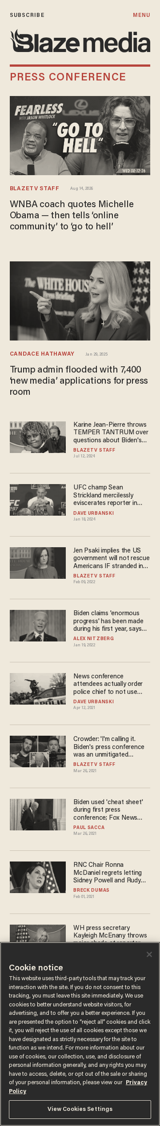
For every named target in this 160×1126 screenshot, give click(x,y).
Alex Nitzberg (93, 639)
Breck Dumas (91, 891)
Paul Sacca (88, 828)
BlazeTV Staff (35, 189)
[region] (80, 1034)
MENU (141, 15)
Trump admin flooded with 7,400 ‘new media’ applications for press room (79, 381)
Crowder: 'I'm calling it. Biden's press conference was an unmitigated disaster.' (108, 747)
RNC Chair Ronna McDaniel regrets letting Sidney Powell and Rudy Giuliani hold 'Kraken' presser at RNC (107, 873)
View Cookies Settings (80, 1109)
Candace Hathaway (42, 354)
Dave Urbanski (93, 514)
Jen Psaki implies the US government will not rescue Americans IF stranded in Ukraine (111, 559)
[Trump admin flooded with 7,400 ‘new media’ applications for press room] (80, 299)
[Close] (149, 954)
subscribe (27, 15)
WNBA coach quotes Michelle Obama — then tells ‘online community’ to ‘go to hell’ (72, 216)
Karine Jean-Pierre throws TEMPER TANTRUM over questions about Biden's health (110, 433)
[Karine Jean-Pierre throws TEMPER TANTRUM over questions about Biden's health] (38, 435)
